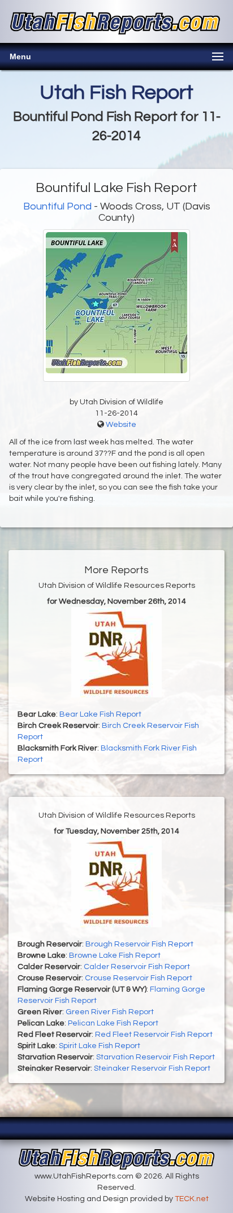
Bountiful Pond (57, 206)
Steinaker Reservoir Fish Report (152, 1068)
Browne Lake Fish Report (115, 955)
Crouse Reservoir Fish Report (138, 978)
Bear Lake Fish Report (100, 714)
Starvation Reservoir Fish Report (155, 1057)
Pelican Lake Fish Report (113, 1023)
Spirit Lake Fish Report (99, 1046)
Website (121, 425)
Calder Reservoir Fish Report (137, 967)
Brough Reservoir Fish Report (139, 944)
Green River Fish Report (110, 1012)
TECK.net (192, 1199)
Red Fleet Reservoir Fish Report (154, 1035)
